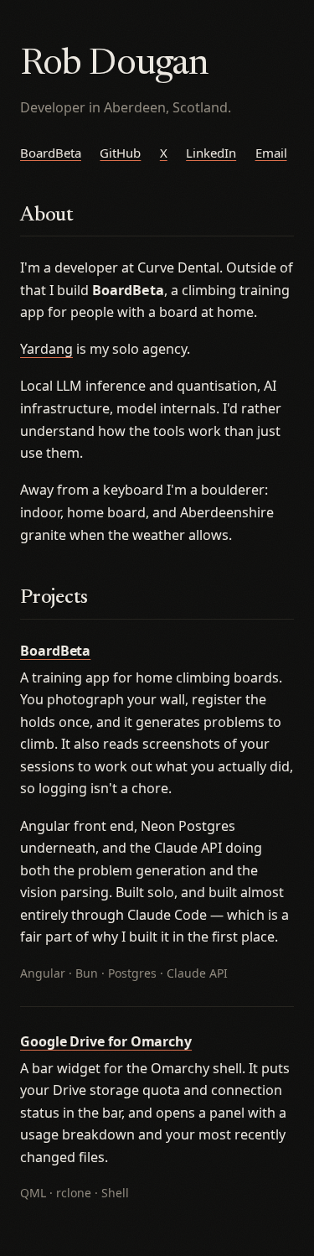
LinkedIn (211, 152)
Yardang (46, 349)
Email (271, 152)
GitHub (120, 152)
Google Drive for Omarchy (106, 1041)
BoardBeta (50, 152)
